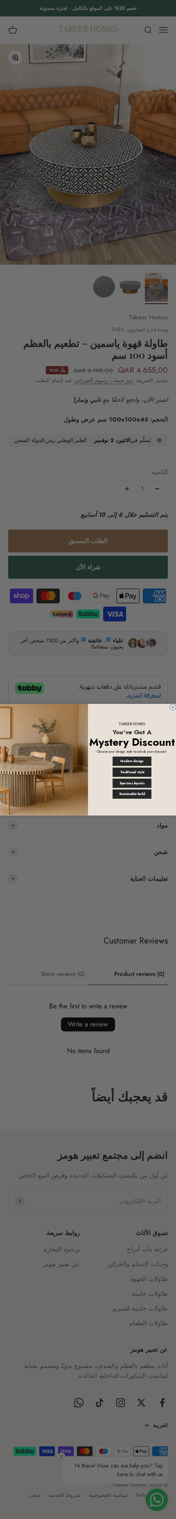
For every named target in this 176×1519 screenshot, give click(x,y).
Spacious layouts (132, 783)
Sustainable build (132, 794)
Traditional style (132, 772)
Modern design (131, 761)
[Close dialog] (173, 707)
